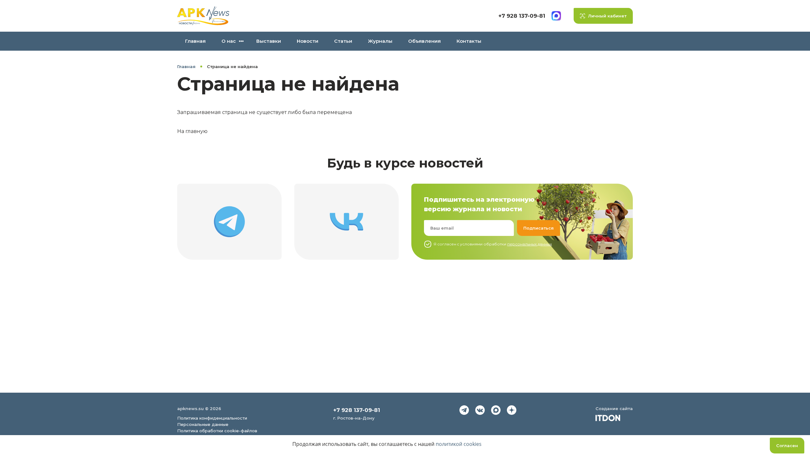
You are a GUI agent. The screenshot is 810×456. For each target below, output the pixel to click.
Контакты (469, 41)
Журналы (380, 41)
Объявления (424, 41)
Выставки (268, 41)
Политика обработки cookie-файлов (217, 430)
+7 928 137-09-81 (521, 16)
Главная (195, 41)
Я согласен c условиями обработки (492, 244)
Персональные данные (202, 424)
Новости (307, 41)
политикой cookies (459, 443)
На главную (192, 131)
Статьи (343, 41)
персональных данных (529, 244)
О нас (228, 41)
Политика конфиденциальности (212, 418)
